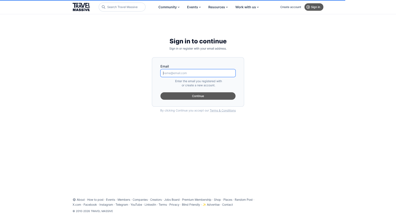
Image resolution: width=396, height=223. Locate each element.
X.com (77, 204)
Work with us (245, 7)
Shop (217, 199)
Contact (227, 204)
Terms (163, 204)
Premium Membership (196, 199)
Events (192, 7)
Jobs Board (172, 199)
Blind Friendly (191, 204)
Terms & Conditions (223, 110)
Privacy (174, 204)
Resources (216, 7)
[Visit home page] (81, 7)
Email (164, 66)
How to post (95, 199)
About (81, 199)
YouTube (136, 204)
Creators (156, 199)
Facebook (90, 204)
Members (124, 199)
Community (167, 7)
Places (227, 199)
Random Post (244, 199)
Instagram (106, 204)
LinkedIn (150, 204)
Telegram (122, 204)
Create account (290, 7)
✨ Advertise (211, 204)
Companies (140, 199)
